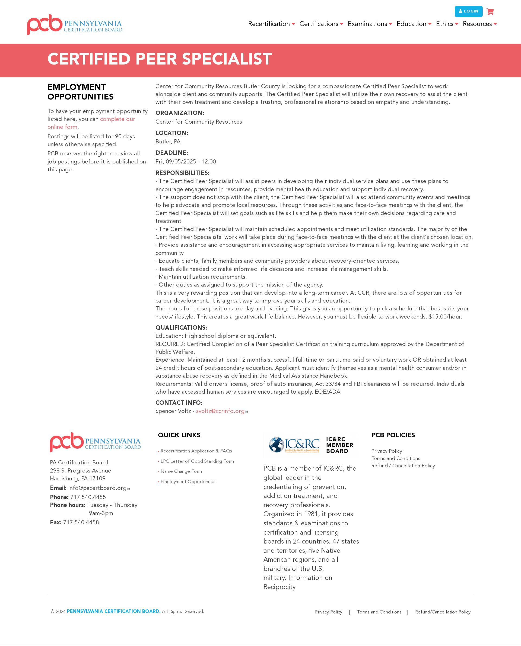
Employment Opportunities (189, 482)
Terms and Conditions (395, 458)
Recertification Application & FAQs (196, 451)
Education (412, 24)
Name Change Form (181, 471)
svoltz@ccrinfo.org (220, 411)
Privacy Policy (386, 451)
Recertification (269, 24)
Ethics (444, 24)
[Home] (74, 24)
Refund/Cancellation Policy (443, 612)
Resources (477, 24)
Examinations (367, 24)
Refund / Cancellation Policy (403, 466)
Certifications (319, 24)
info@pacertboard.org (97, 488)
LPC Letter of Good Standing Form (197, 461)
